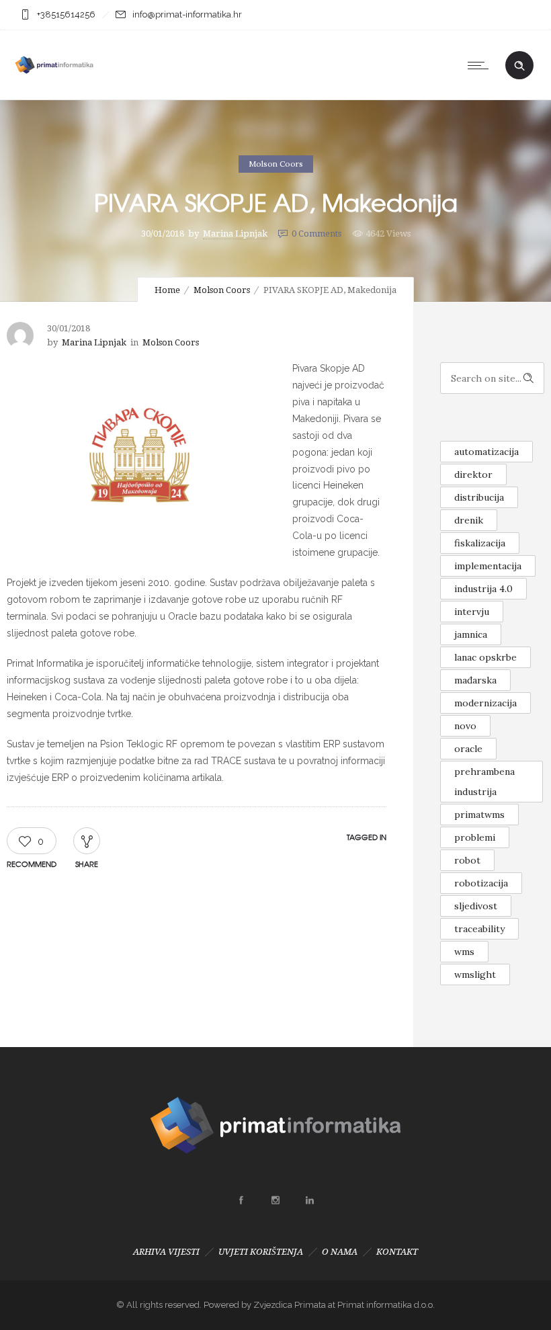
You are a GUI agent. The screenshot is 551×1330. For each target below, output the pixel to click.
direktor (473, 474)
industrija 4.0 (483, 589)
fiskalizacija (479, 543)
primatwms (479, 814)
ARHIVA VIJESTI (166, 1252)
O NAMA (339, 1252)
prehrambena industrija (484, 781)
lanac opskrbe (485, 657)
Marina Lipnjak (235, 233)
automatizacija (486, 452)
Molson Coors (222, 290)
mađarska (475, 680)
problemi (474, 837)
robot (467, 860)
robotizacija (481, 883)
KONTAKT (397, 1252)
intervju (471, 612)
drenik (468, 520)
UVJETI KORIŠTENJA (260, 1252)
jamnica (470, 634)
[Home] (54, 82)
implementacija (487, 566)
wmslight (475, 974)
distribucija (479, 497)
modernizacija (485, 703)
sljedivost (475, 906)
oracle (468, 749)
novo (465, 726)
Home (167, 290)
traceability (479, 929)
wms (464, 952)
